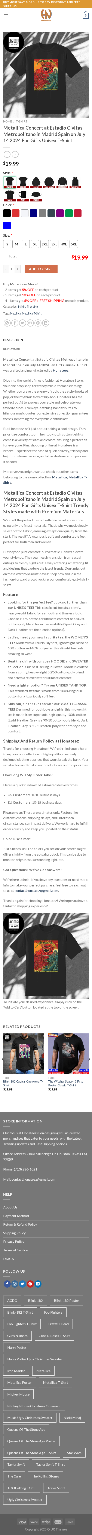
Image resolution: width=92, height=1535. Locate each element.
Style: (8, 173)
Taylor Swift (16, 1464)
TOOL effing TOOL (21, 1488)
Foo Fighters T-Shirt (22, 1324)
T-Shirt (22, 121)
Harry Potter (16, 1347)
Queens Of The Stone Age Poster (31, 1441)
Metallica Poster (19, 1382)
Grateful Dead (58, 1324)
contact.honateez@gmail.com (36, 890)
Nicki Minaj (72, 1418)
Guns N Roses (17, 1336)
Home (7, 121)
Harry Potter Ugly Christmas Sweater (34, 1359)
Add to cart (41, 269)
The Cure (14, 1476)
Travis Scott (56, 1488)
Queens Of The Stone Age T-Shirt (31, 1453)
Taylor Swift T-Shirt (50, 1464)
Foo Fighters (53, 1312)
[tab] (46, 340)
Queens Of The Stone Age (26, 1429)
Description (13, 340)
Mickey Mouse (18, 1394)
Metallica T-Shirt (32, 313)
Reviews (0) (11, 349)
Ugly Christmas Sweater (25, 1499)
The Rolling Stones (45, 1476)
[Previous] (3, 1068)
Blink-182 (35, 1300)
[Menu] (5, 16)
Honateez (60, 370)
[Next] (89, 1068)
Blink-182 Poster (66, 1300)
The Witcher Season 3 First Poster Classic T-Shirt (65, 1083)
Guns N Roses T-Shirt (54, 1336)
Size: (7, 235)
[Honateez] (46, 15)
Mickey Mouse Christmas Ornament (34, 1406)
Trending (32, 306)
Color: (9, 205)
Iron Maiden (16, 1371)
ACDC (12, 1300)
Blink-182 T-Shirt (20, 1312)
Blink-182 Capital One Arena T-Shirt (23, 1083)
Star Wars (74, 1453)
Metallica (15, 313)
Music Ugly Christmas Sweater (29, 1418)
